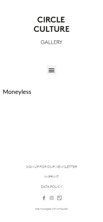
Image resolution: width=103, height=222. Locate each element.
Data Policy (51, 186)
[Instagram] (51, 198)
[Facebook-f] (44, 198)
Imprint (51, 176)
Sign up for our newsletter (51, 167)
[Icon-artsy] (59, 198)
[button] (51, 70)
